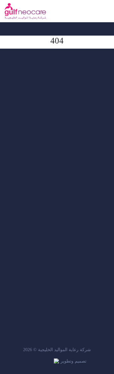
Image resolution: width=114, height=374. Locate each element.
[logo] (25, 11)
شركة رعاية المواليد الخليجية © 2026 (57, 349)
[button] (106, 11)
